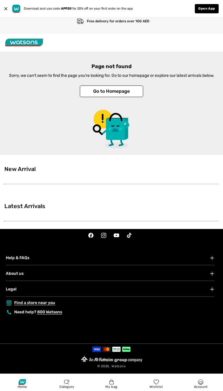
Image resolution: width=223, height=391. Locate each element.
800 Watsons (49, 312)
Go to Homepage (111, 91)
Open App (206, 8)
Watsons (119, 366)
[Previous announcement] (10, 25)
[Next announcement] (212, 25)
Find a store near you (34, 302)
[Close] (6, 9)
